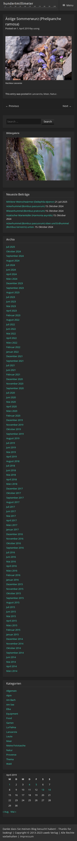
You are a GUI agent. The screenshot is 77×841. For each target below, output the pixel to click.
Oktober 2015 (13, 593)
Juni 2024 (11, 269)
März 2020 (11, 411)
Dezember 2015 (14, 584)
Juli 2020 (10, 392)
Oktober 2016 (13, 543)
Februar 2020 (13, 415)
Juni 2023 (11, 301)
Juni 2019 (11, 447)
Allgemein (11, 690)
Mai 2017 (11, 516)
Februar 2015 (13, 629)
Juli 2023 (10, 297)
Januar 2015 (12, 634)
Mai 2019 (11, 452)
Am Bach (11, 700)
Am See (10, 704)
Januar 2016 (12, 579)
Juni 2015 (11, 611)
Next (67, 106)
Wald (9, 763)
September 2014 (15, 652)
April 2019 (11, 456)
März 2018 (11, 484)
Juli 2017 (10, 506)
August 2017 (12, 502)
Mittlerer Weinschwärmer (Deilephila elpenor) (30, 201)
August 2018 (12, 461)
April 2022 (11, 338)
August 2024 (12, 260)
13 (43, 789)
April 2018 (11, 479)
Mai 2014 (11, 661)
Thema (10, 759)
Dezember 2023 (14, 283)
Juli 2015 (10, 607)
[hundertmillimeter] (31, 6)
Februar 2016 (13, 575)
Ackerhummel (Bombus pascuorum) (25, 206)
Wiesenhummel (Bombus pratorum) (25, 210)
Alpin (9, 695)
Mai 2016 (11, 561)
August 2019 (12, 438)
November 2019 (14, 424)
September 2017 (15, 497)
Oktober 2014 (13, 648)
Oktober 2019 (13, 429)
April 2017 (11, 520)
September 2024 (15, 256)
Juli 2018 (10, 465)
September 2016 (15, 547)
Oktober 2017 (13, 493)
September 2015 (15, 598)
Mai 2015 (11, 616)
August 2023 (12, 292)
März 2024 (11, 278)
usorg (36, 28)
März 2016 (11, 570)
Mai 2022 (11, 333)
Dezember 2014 (14, 639)
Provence (11, 754)
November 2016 (14, 538)
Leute (9, 736)
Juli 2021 (10, 365)
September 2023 (15, 288)
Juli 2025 (10, 246)
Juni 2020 (11, 397)
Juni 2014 (11, 657)
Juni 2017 (11, 511)
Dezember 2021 (14, 356)
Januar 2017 (12, 529)
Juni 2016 (11, 556)
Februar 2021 (13, 374)
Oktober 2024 (13, 251)
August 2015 (12, 602)
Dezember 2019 (14, 420)
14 (49, 789)
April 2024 (11, 274)
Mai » (13, 811)
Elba (8, 709)
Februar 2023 (13, 315)
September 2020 (15, 388)
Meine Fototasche (15, 745)
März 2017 (11, 525)
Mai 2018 (11, 474)
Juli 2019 (10, 443)
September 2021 (15, 360)
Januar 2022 (12, 351)
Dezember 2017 (14, 488)
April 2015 (11, 620)
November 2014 (14, 643)
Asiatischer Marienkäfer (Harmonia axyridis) (29, 215)
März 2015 (11, 625)
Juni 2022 (11, 328)
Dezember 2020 (14, 379)
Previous (12, 106)
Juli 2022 (10, 324)
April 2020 (11, 406)
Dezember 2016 (14, 534)
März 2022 (11, 342)
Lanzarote (37, 93)
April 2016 (11, 566)
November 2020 (14, 383)
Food (9, 718)
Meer (46, 93)
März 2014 (11, 671)
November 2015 (14, 588)
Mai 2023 (11, 306)
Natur (53, 93)
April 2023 (11, 310)
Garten (10, 722)
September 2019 (15, 433)
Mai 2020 (11, 401)
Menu (69, 5)
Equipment (12, 713)
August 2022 (12, 319)
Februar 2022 (13, 347)
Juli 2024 (10, 265)
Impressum (27, 836)
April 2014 (11, 666)
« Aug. (6, 811)
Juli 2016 (10, 552)
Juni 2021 (11, 370)
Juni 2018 (11, 470)
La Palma (11, 727)
